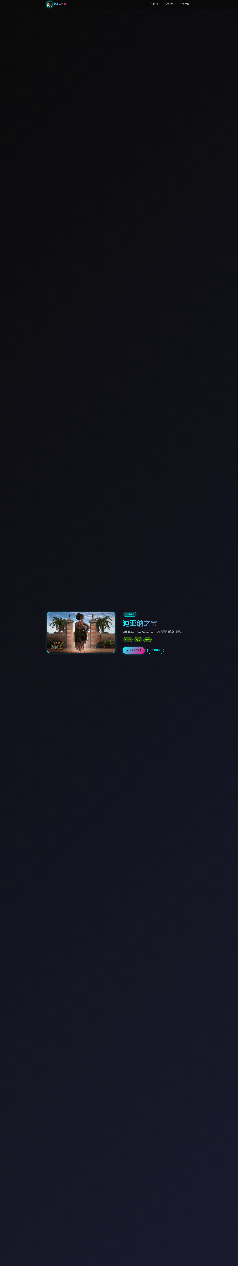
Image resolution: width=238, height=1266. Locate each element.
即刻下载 (185, 4)
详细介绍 (154, 4)
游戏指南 (169, 4)
